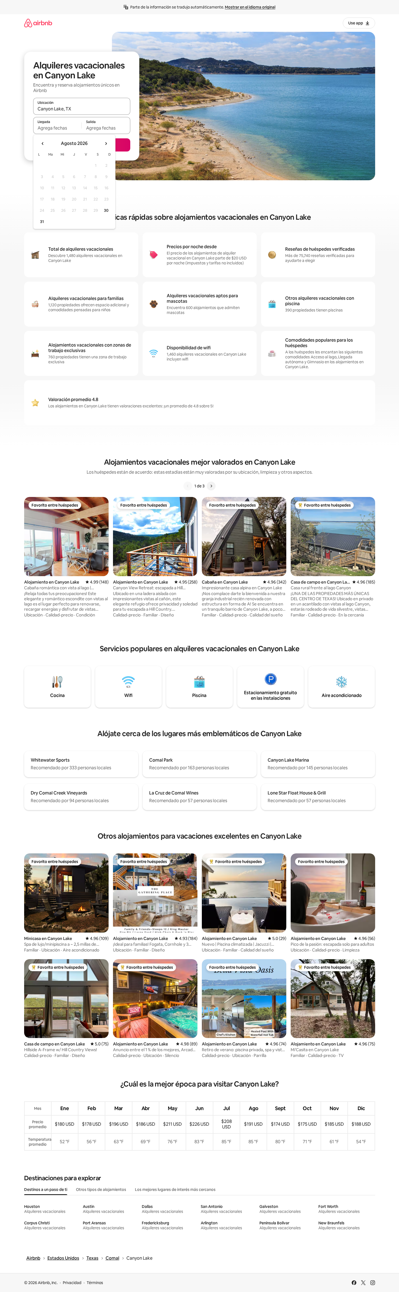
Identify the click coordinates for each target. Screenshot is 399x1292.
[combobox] (82, 108)
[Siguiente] (211, 486)
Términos (95, 1282)
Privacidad (72, 1282)
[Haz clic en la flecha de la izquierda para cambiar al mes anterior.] (42, 143)
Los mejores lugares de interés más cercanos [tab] (175, 1189)
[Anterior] (187, 486)
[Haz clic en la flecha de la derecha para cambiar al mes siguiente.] (105, 143)
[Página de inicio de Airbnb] (38, 23)
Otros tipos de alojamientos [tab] (101, 1189)
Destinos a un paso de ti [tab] (45, 1189)
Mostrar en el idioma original (250, 7)
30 (106, 210)
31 (42, 221)
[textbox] (57, 128)
